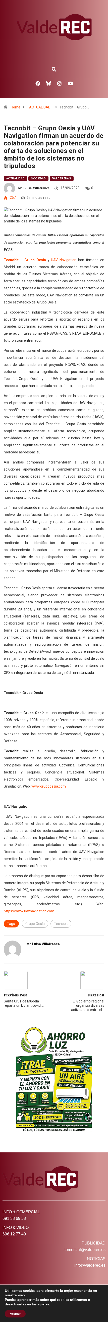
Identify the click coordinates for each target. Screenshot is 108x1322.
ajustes (43, 1304)
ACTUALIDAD (39, 107)
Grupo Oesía (35, 924)
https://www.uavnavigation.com (29, 911)
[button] (54, 69)
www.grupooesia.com (48, 786)
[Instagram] (59, 83)
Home (15, 107)
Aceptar (15, 1314)
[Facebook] (38, 83)
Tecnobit (61, 924)
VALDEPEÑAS (61, 178)
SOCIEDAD (38, 178)
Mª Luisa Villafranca (33, 188)
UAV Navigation (63, 260)
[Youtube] (70, 83)
